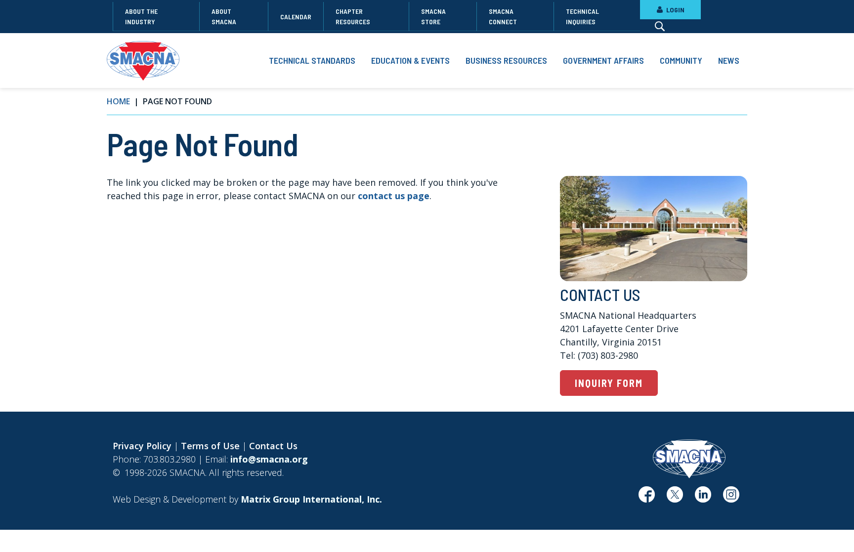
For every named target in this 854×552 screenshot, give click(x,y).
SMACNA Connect (503, 16)
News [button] (728, 60)
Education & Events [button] (410, 60)
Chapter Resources (353, 16)
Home (118, 101)
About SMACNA (224, 16)
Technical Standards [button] (312, 60)
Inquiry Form (609, 383)
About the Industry (141, 16)
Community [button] (681, 60)
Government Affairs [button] (603, 60)
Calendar (295, 16)
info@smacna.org (269, 459)
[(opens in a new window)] (647, 498)
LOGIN (674, 9)
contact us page (393, 196)
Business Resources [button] (506, 60)
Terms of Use (210, 446)
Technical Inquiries (582, 16)
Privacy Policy (142, 446)
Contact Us (273, 446)
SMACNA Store (433, 16)
